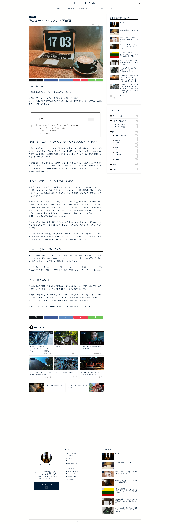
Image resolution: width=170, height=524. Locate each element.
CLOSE (91, 119)
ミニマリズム (70, 468)
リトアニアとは (126, 124)
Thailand (126, 154)
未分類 (124, 169)
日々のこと (83, 9)
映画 (69, 473)
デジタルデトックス (72, 463)
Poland (125, 150)
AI (68, 453)
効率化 (76, 471)
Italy (125, 145)
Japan (125, 147)
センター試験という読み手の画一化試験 (52, 128)
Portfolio (70, 9)
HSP (74, 453)
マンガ (69, 466)
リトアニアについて (99, 9)
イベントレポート (124, 116)
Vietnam (126, 159)
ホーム (59, 9)
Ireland (125, 142)
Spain (125, 152)
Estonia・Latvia (125, 135)
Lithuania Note (85, 3)
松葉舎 (69, 476)
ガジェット (70, 458)
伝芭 (69, 471)
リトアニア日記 (126, 127)
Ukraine (125, 157)
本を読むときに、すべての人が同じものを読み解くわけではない (57, 125)
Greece (125, 140)
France (125, 138)
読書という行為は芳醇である (49, 130)
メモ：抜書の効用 (45, 133)
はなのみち (70, 455)
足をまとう (70, 479)
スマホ (69, 460)
